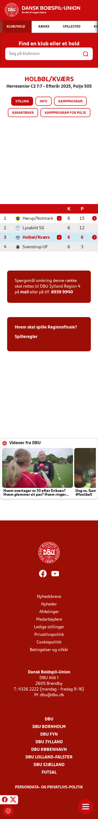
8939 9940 (62, 292)
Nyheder (49, 604)
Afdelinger (49, 612)
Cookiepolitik (49, 642)
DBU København (49, 750)
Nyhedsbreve (49, 597)
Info (43, 101)
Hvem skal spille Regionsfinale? (46, 327)
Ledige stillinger (49, 627)
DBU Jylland (49, 742)
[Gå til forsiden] (40, 10)
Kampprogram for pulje (65, 112)
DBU (49, 719)
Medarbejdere (49, 620)
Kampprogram (70, 101)
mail (24, 292)
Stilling (22, 101)
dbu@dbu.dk (52, 695)
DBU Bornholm (49, 727)
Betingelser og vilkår (49, 650)
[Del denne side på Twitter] (13, 800)
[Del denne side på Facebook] (5, 800)
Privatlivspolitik (49, 635)
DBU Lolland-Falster (49, 757)
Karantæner (23, 112)
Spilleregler (26, 337)
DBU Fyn (49, 735)
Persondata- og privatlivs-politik (49, 787)
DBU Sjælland (49, 765)
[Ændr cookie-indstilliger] (8, 811)
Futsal (49, 773)
